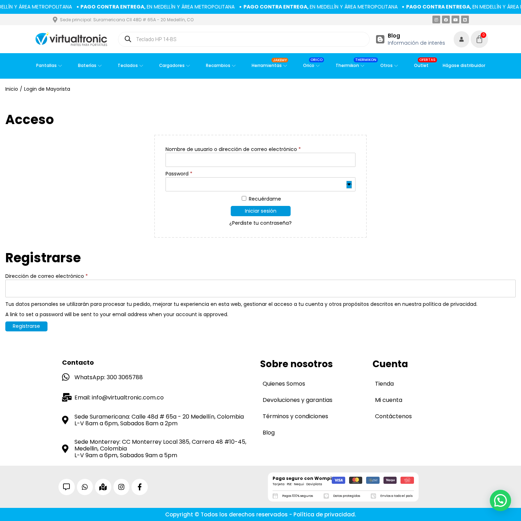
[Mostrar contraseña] (349, 185)
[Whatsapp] (85, 487)
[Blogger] (465, 19)
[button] (500, 500)
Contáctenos (393, 416)
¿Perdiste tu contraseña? (260, 222)
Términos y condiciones (295, 416)
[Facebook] (446, 19)
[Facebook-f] (139, 487)
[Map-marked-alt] (103, 487)
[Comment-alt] (66, 487)
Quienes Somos (284, 384)
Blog (394, 35)
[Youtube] (455, 19)
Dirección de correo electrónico (46, 276)
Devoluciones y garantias (297, 400)
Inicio (11, 89)
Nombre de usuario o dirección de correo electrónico (233, 149)
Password (179, 173)
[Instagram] (436, 19)
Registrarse (26, 326)
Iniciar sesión (260, 210)
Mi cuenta (388, 400)
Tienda (384, 384)
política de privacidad (449, 304)
